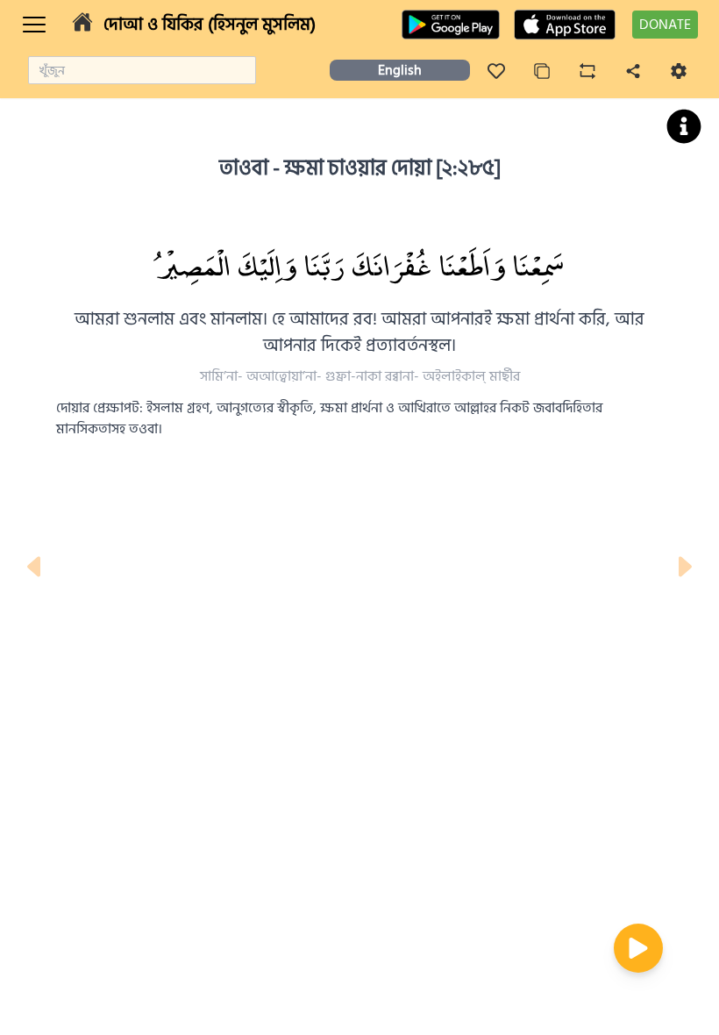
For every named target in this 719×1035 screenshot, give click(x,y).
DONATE (665, 24)
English (400, 70)
